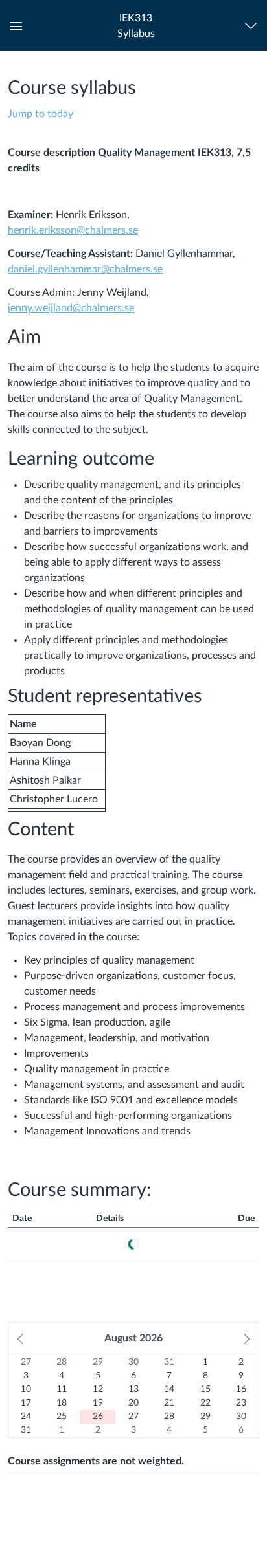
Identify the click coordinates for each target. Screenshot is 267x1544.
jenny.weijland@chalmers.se (71, 308)
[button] (136, 25)
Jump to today (40, 114)
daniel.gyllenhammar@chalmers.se (85, 269)
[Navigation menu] (253, 25)
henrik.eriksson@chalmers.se (73, 230)
